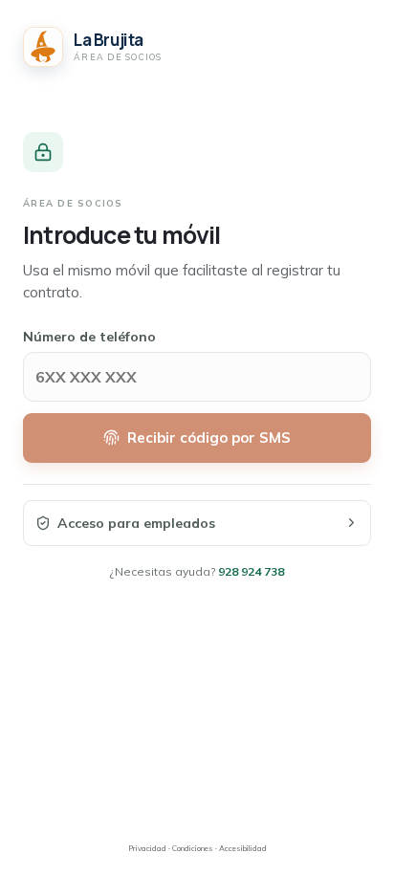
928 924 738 (251, 571)
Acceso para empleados (136, 523)
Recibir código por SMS (209, 437)
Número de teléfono (89, 336)
